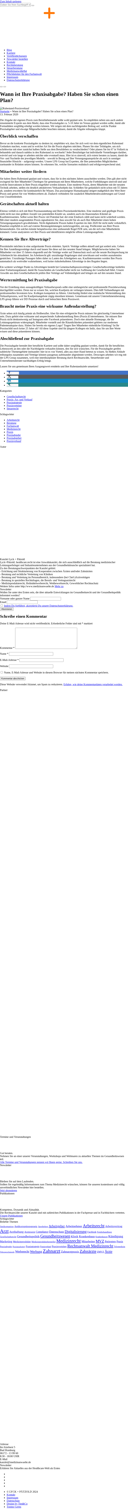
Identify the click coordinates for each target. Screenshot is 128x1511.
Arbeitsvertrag (113, 1226)
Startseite (5, 111)
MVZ (100, 1241)
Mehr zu (59, 586)
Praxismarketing (19, 1247)
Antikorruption (7, 1226)
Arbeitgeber (57, 1226)
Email (3, 602)
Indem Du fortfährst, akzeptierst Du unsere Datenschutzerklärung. (38, 605)
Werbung (36, 1251)
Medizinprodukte (22, 1241)
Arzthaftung (16, 1231)
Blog (9, 50)
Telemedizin (119, 1246)
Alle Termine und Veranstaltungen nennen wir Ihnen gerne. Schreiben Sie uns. (41, 1162)
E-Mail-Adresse (9, 660)
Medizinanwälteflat (17, 71)
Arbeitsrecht (13, 420)
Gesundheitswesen (55, 1236)
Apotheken (43, 1226)
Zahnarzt (51, 1251)
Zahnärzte (88, 1251)
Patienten (110, 1241)
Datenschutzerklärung (18, 80)
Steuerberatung (14, 68)
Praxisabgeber (14, 438)
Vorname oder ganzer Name (15, 598)
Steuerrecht (12, 408)
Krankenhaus (87, 1236)
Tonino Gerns (14, 1506)
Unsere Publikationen (11, 1215)
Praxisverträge (14, 405)
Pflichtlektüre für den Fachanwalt (24, 74)
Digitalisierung (76, 1232)
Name (4, 653)
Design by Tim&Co (17, 1503)
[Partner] (16, 724)
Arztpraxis (29, 1231)
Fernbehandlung (104, 1232)
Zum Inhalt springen (10, 1)
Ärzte (108, 1251)
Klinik (74, 1236)
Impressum (12, 77)
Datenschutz (56, 1231)
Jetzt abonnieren (8, 1190)
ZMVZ (100, 1251)
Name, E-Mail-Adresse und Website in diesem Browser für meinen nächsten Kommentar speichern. (56, 672)
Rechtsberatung (15, 65)
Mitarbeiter (88, 1241)
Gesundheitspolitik (28, 1236)
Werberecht (22, 1251)
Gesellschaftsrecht (16, 396)
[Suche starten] (33, 5)
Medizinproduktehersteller (44, 1241)
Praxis (10, 432)
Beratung (11, 423)
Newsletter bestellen (17, 59)
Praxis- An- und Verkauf (19, 399)
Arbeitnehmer (74, 1226)
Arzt (4, 1231)
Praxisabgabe (14, 435)
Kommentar (7, 647)
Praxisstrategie (14, 402)
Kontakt (11, 62)
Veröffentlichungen (17, 56)
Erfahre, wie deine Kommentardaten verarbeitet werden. (93, 684)
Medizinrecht (13, 429)
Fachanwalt (13, 426)
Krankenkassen (102, 1237)
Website (4, 666)
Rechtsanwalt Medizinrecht (90, 1246)
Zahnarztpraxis (70, 1251)
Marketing (6, 1241)
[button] (13, 373)
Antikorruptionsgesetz (25, 1226)
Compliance (42, 1231)
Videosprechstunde (7, 1252)
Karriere (11, 53)
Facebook (91, 1232)
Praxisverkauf (14, 441)
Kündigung (115, 1236)
